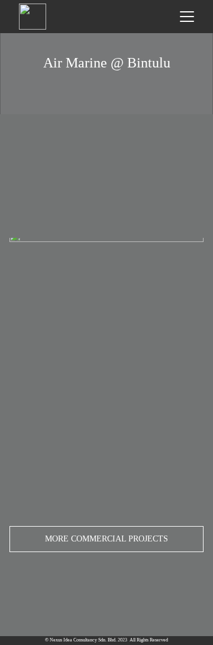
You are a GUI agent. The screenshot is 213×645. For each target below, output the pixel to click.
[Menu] (187, 16)
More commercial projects (106, 538)
